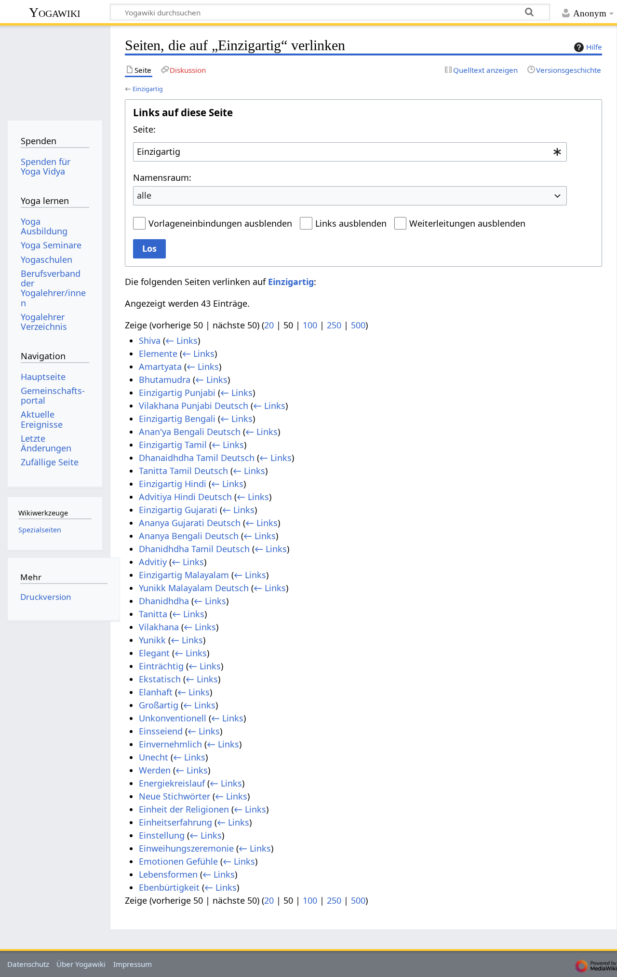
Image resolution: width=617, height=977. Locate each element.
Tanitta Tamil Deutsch (183, 470)
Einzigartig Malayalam (184, 575)
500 (358, 325)
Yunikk (152, 640)
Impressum (132, 964)
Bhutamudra (164, 379)
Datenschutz (28, 964)
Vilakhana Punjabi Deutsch (193, 405)
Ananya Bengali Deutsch (189, 536)
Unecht (153, 757)
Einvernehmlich (170, 744)
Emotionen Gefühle (178, 861)
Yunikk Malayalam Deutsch (194, 588)
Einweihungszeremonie (186, 848)
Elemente (158, 353)
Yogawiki (54, 12)
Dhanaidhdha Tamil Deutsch (197, 457)
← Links (181, 340)
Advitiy (153, 562)
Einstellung (162, 835)
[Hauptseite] (54, 71)
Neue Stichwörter (174, 796)
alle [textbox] (144, 195)
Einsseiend (161, 731)
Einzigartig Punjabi (177, 392)
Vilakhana (159, 627)
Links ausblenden (351, 223)
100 (310, 325)
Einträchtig (161, 666)
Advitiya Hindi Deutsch (185, 496)
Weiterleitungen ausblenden (467, 223)
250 (334, 325)
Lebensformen (168, 874)
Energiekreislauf (172, 783)
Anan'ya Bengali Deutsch (190, 431)
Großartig (158, 705)
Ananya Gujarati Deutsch (190, 523)
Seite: (144, 129)
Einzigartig (148, 88)
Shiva (150, 340)
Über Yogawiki (81, 964)
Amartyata (160, 366)
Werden (155, 770)
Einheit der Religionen (184, 809)
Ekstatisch (160, 679)
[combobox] (350, 152)
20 (269, 325)
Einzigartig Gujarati (178, 510)
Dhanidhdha (164, 601)
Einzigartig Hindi (172, 483)
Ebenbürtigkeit (169, 887)
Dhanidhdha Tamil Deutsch (194, 549)
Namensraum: (162, 177)
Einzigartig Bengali (177, 418)
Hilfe (594, 47)
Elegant (154, 653)
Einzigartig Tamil (173, 444)
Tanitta (153, 614)
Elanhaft (156, 692)
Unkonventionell (172, 718)
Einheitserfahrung (175, 822)
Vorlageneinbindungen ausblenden (220, 223)
